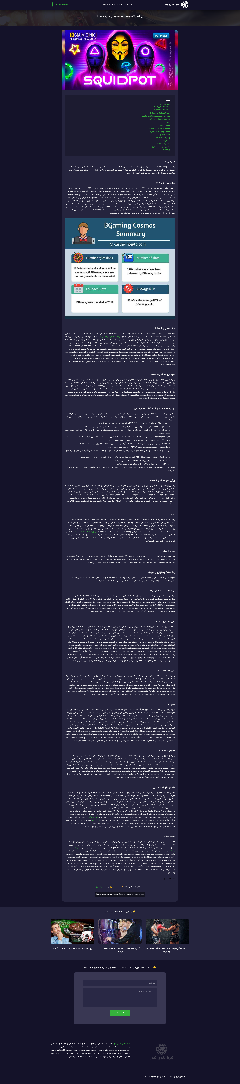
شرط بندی (130, 4)
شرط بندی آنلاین (93, 817)
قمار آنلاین (96, 820)
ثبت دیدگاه (120, 1013)
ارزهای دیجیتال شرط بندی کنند (109, 336)
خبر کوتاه (106, 4)
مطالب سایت (117, 4)
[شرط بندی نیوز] (184, 4)
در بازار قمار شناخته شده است (85, 531)
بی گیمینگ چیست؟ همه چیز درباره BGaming (120, 16)
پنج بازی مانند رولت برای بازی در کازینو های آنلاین (72, 948)
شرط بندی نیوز (172, 4)
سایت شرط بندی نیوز (122, 1043)
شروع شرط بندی (62, 4)
